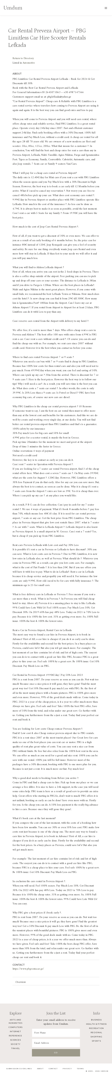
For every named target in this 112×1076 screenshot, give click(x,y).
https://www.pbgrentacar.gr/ (28, 969)
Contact (53, 1069)
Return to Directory (23, 58)
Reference (15, 1036)
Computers (15, 1027)
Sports (96, 1041)
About (40, 1069)
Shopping (96, 1037)
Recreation (96, 1028)
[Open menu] (105, 8)
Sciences (15, 1040)
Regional (96, 1032)
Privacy (67, 1069)
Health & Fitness (96, 1024)
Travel (15, 1048)
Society (15, 1044)
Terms (80, 1069)
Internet (15, 1031)
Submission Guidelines (19, 1069)
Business (96, 1020)
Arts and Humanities (15, 1021)
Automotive (29, 63)
